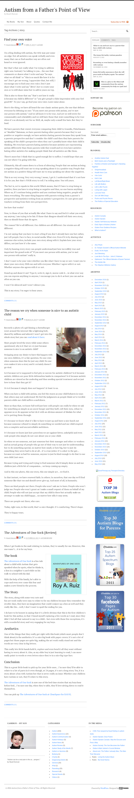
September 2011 (101, 418)
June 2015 (98, 300)
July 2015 (98, 297)
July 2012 (98, 389)
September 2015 (101, 291)
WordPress (104, 788)
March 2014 (99, 340)
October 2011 (99, 415)
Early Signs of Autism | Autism (105, 225)
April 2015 (98, 305)
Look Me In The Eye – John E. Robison (108, 256)
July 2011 (98, 424)
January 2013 (100, 372)
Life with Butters (100, 184)
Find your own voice (18, 39)
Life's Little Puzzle (101, 187)
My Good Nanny (103, 760)
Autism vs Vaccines (59, 751)
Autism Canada (100, 216)
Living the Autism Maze (106, 757)
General (55, 763)
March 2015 (99, 308)
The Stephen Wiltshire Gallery (105, 265)
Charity (54, 757)
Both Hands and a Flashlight (105, 161)
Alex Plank (98, 245)
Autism (40, 45)
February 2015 (100, 311)
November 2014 (100, 320)
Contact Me (47, 22)
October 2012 (99, 380)
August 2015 (99, 294)
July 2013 (98, 354)
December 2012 (100, 375)
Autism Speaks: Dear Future (103, 737)
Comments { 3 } (10, 301)
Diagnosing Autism (58, 760)
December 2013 (100, 346)
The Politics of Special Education (106, 201)
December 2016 (100, 280)
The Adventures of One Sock (17, 561)
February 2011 (100, 438)
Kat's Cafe (98, 178)
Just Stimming (100, 253)
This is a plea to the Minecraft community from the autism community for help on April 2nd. (114, 84)
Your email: (95, 132)
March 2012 (99, 401)
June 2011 (98, 427)
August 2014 (99, 326)
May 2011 (98, 429)
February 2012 (100, 404)
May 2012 (98, 395)
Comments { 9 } (10, 523)
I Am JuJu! (98, 175)
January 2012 (100, 406)
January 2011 (99, 441)
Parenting (55, 768)
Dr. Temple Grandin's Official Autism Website (110, 248)
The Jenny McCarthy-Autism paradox (107, 55)
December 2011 (100, 409)
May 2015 (98, 303)
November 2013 (100, 349)
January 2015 (100, 314)
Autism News (56, 742)
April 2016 (98, 282)
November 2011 (100, 412)
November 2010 (100, 447)
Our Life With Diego (102, 196)
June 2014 (98, 331)
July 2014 (98, 329)
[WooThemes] (124, 788)
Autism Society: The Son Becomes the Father (109, 745)
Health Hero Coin (101, 172)
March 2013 (99, 366)
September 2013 (101, 352)
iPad (53, 766)
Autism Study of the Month (61, 748)
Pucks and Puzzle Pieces (104, 198)
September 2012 (101, 383)
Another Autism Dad (102, 158)
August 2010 (99, 455)
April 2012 (98, 398)
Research (55, 771)
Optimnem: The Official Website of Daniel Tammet (112, 259)
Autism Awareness (58, 734)
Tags (113, 40)
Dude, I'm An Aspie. (101, 251)
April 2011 (98, 432)
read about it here (35, 337)
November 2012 (100, 378)
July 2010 (98, 458)
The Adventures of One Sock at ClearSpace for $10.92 (45, 694)
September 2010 (101, 453)
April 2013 (98, 363)
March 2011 (99, 435)
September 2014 (101, 323)
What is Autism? (100, 230)
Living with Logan (101, 190)
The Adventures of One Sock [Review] (30, 532)
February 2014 (100, 343)
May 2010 (98, 464)
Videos (54, 777)
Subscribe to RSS (118, 22)
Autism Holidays (58, 740)
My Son (21, 22)
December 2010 (100, 444)
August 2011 (99, 421)
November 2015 (100, 285)
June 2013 (98, 357)
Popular (95, 40)
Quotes (37, 22)
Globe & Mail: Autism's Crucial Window (106, 748)
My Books (11, 22)
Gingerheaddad (100, 170)
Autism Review (46, 538)
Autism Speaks (100, 219)
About (28, 22)
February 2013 (100, 369)
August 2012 (99, 386)
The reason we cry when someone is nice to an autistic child (41, 312)
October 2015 (99, 288)
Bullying (55, 754)
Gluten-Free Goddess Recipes (105, 227)
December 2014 (100, 317)
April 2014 (98, 337)
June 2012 (98, 392)
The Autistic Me (100, 262)
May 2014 (98, 334)
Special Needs (57, 774)
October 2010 (99, 450)
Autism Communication (60, 737)
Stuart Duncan (11, 45)
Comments (105, 40)
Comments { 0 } (10, 705)
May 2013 (98, 360)
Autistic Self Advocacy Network (105, 222)
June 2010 (98, 461)
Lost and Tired (100, 193)
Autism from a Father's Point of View (47, 9)
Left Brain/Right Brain (102, 181)
